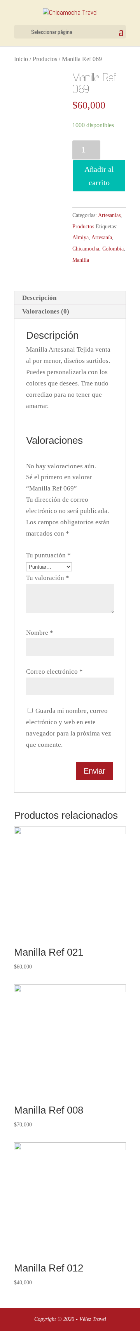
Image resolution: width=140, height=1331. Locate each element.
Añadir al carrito (99, 176)
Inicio (21, 59)
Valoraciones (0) (45, 311)
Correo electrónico (54, 671)
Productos (45, 59)
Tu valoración (47, 577)
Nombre (39, 632)
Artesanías (109, 215)
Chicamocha (85, 249)
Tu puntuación (48, 555)
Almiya (80, 237)
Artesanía (101, 237)
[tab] (70, 298)
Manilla (80, 260)
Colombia (113, 249)
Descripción (39, 297)
